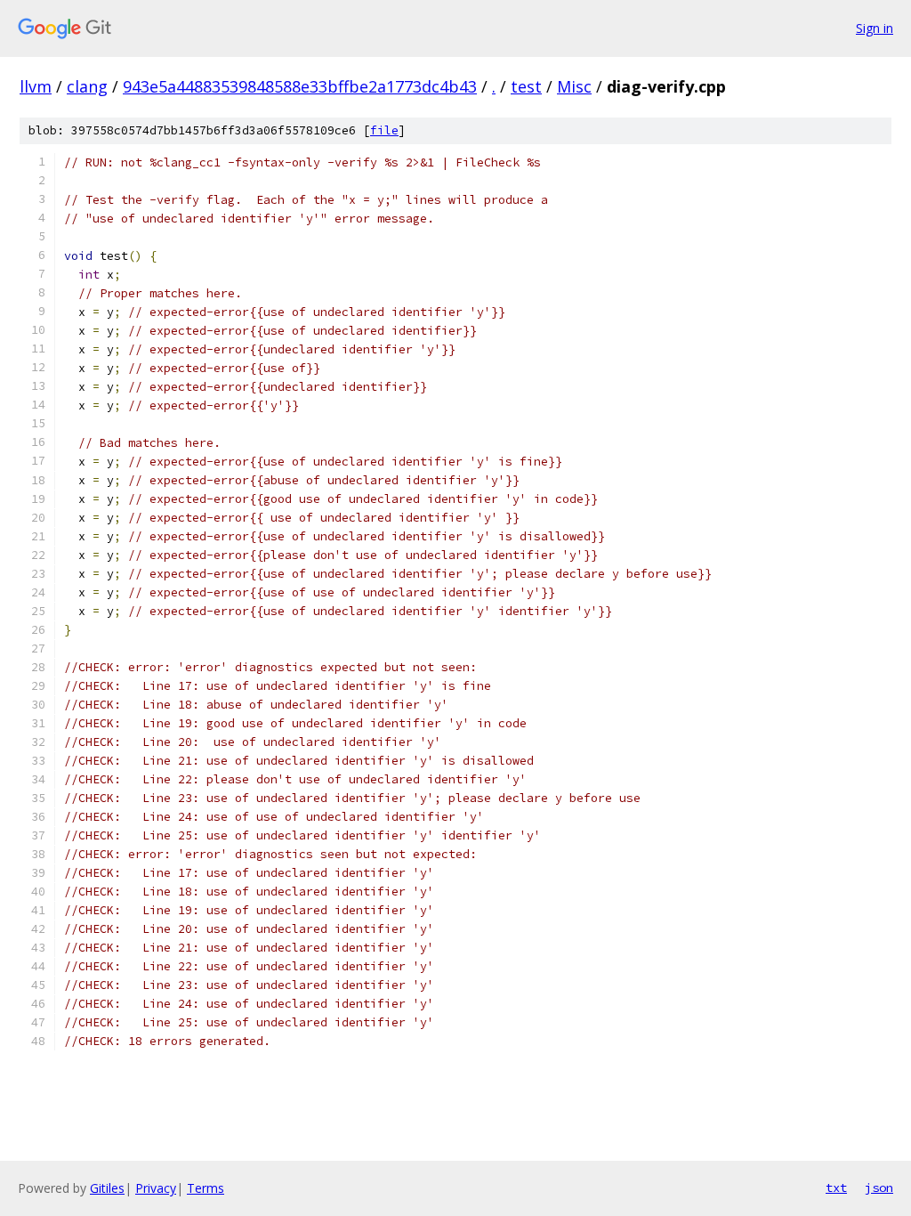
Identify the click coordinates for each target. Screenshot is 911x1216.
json (879, 1188)
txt (836, 1188)
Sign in (874, 28)
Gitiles (107, 1188)
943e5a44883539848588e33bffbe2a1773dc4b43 (300, 86)
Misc (574, 86)
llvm (36, 86)
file (384, 130)
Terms (205, 1188)
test (526, 86)
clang (87, 86)
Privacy (155, 1188)
